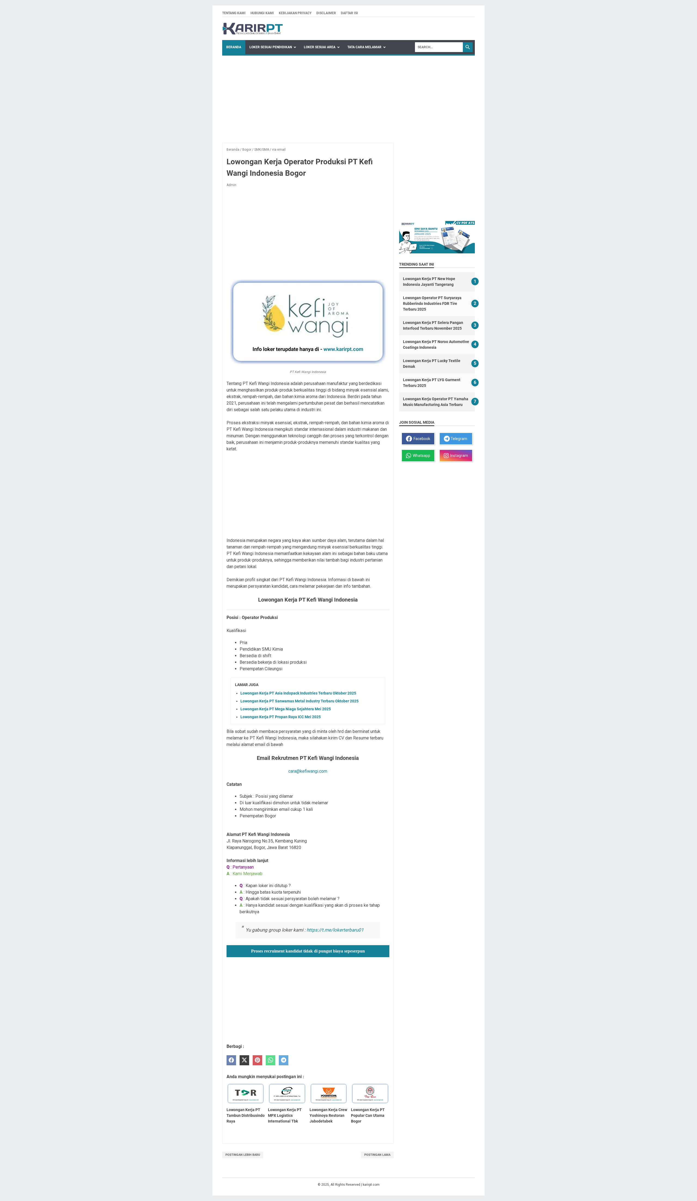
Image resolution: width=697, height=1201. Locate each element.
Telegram (458, 438)
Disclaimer (326, 13)
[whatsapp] (270, 1060)
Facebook (421, 438)
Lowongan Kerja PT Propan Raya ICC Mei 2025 (280, 717)
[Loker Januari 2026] (252, 29)
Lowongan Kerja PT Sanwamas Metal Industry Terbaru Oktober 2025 (299, 701)
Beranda (233, 47)
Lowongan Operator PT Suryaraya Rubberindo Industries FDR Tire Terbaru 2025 (432, 303)
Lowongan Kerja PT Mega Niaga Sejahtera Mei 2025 (285, 709)
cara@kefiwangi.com (307, 771)
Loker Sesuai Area (319, 47)
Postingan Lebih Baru (242, 1155)
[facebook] (231, 1060)
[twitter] (244, 1060)
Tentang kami (234, 13)
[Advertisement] (348, 96)
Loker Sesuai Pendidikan (270, 47)
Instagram (458, 455)
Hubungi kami (262, 13)
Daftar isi (349, 13)
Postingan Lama (377, 1155)
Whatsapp (420, 455)
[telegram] (283, 1060)
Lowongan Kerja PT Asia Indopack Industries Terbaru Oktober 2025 (298, 693)
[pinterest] (257, 1060)
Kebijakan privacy (295, 13)
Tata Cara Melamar (364, 47)
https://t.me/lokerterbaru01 (335, 930)
